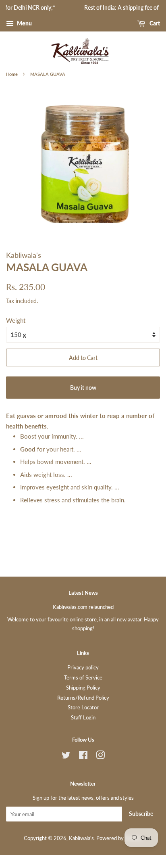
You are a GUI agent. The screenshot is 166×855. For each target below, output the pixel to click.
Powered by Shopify (119, 838)
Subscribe (141, 813)
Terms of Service (83, 677)
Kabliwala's (81, 838)
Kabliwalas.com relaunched (83, 607)
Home (12, 74)
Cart (154, 23)
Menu (24, 23)
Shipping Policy (83, 687)
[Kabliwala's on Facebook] (83, 756)
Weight (15, 320)
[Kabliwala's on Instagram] (100, 756)
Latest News (83, 593)
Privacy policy (83, 667)
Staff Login (83, 717)
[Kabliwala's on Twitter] (66, 756)
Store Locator (83, 707)
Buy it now (83, 387)
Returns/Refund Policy (83, 697)
